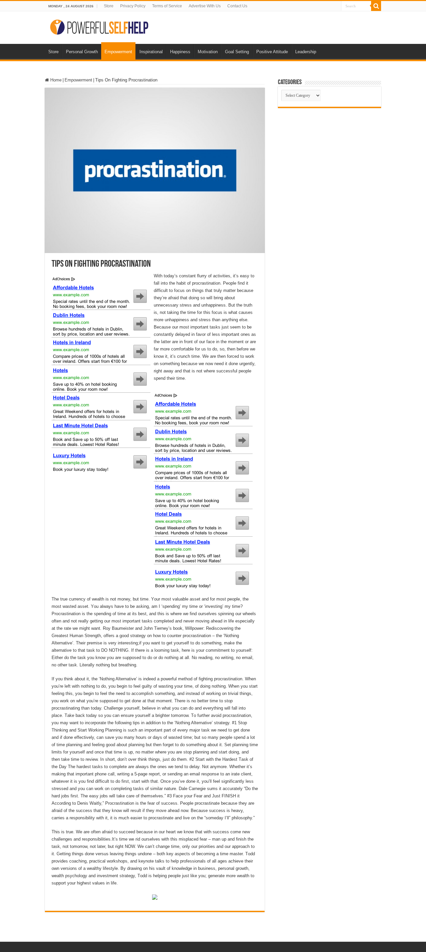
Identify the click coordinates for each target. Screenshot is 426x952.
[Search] (376, 6)
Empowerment (118, 51)
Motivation (208, 51)
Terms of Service (167, 6)
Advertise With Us (205, 6)
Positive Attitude (272, 51)
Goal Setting (237, 51)
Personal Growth (82, 51)
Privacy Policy (132, 6)
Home (55, 79)
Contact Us (237, 6)
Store (108, 6)
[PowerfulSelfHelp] (100, 26)
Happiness (180, 51)
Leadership (305, 51)
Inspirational (151, 51)
